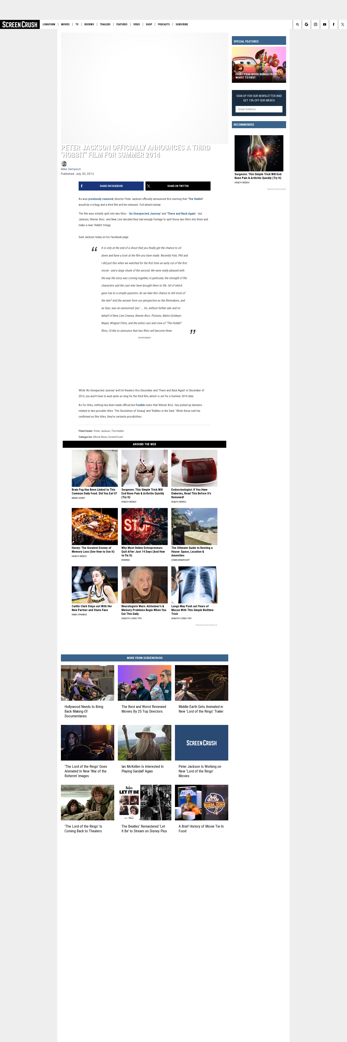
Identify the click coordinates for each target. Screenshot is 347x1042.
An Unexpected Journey (144, 213)
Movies (65, 24)
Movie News (100, 436)
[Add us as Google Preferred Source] (306, 24)
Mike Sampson (71, 169)
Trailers (105, 24)
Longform (49, 24)
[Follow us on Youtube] (324, 24)
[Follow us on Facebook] (333, 24)
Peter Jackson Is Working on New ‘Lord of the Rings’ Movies (200, 771)
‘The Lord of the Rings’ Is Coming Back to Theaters (83, 828)
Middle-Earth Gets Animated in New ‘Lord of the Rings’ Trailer (201, 709)
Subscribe (182, 24)
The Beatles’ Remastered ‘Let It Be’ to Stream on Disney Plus (144, 828)
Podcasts (164, 24)
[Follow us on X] (342, 24)
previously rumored (100, 199)
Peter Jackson (102, 431)
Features (121, 24)
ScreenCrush (115, 436)
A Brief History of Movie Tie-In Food (201, 828)
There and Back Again (181, 213)
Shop (149, 24)
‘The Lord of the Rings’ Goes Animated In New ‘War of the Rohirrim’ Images (86, 771)
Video (136, 24)
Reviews (89, 24)
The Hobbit (195, 199)
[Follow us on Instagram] (315, 24)
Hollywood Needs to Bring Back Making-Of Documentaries (84, 711)
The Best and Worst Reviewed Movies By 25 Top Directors (143, 709)
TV (77, 24)
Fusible (140, 405)
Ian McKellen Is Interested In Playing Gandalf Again (142, 768)
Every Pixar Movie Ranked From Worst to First (256, 76)
